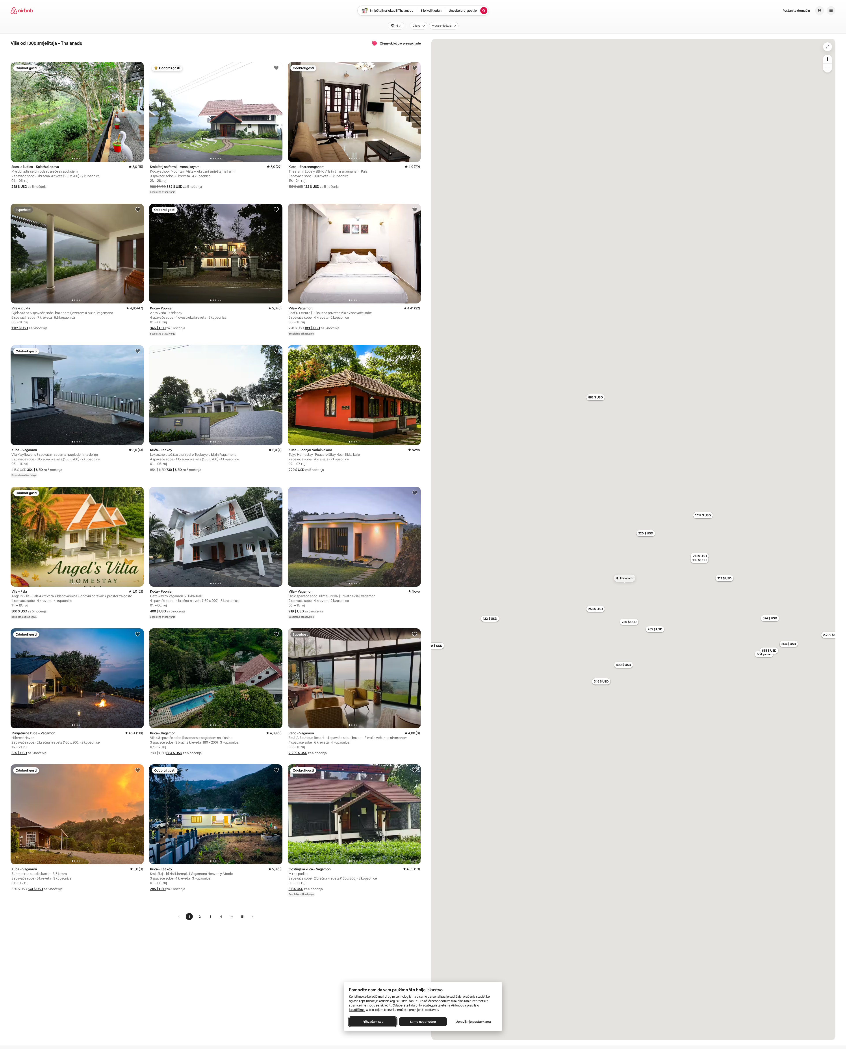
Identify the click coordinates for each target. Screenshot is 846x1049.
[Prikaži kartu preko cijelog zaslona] (827, 46)
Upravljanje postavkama (473, 1022)
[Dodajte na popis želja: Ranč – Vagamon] (414, 634)
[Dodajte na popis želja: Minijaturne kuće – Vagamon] (137, 634)
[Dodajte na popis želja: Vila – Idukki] (137, 209)
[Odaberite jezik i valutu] (819, 10)
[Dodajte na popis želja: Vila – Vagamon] (414, 209)
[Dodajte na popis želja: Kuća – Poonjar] (276, 209)
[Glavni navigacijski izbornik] (831, 10)
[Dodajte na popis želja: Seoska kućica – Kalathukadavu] (137, 67)
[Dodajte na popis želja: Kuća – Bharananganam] (414, 67)
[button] (19, 186)
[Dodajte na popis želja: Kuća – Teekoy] (276, 350)
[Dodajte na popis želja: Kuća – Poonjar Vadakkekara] (414, 350)
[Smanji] (827, 68)
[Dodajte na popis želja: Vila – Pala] (137, 492)
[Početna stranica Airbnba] (22, 10)
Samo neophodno (423, 1022)
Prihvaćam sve (372, 1022)
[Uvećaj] (827, 59)
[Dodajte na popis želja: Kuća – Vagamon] (137, 350)
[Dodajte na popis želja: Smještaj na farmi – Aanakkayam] (276, 67)
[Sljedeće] (252, 916)
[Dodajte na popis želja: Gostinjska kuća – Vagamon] (414, 770)
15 (242, 917)
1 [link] (189, 917)
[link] (179, 916)
